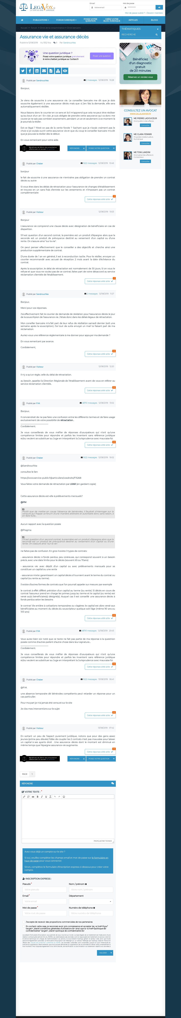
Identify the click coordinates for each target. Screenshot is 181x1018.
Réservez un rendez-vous (140, 77)
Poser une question (102, 56)
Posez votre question (90, 20)
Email (92, 3)
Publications (40, 20)
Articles (133, 20)
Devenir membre (155, 13)
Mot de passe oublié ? (135, 13)
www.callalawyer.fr (140, 114)
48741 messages (89, 403)
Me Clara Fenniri (143, 134)
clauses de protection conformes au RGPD (45, 943)
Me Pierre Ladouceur (145, 118)
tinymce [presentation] (108, 841)
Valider (103, 953)
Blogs (154, 20)
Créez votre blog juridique (111, 20)
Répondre (75, 148)
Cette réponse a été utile (101, 198)
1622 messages (90, 163)
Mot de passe (128, 3)
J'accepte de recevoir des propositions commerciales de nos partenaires (59, 922)
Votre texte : (32, 792)
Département (76, 896)
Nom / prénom (77, 884)
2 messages (91, 80)
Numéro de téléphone (81, 908)
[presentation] (24, 796)
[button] (24, 796)
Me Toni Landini (142, 152)
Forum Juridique (65, 20)
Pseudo (27, 884)
